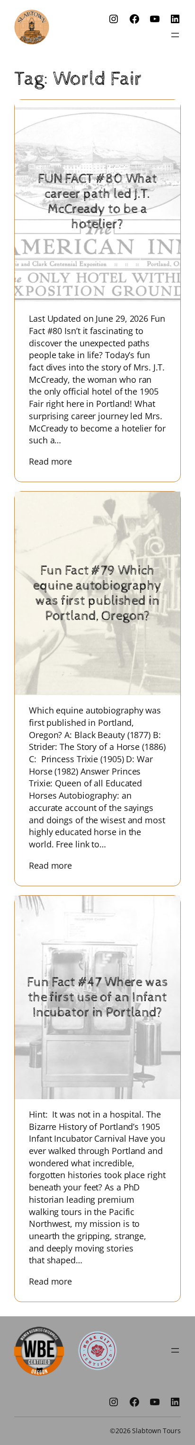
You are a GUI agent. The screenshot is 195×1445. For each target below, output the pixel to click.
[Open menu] (175, 35)
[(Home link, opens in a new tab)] (31, 26)
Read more (57, 461)
